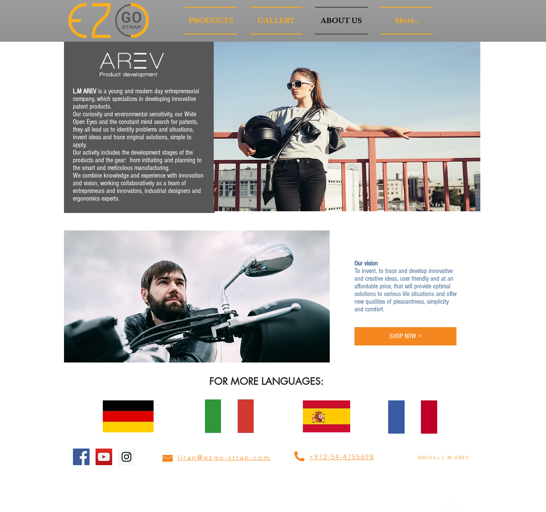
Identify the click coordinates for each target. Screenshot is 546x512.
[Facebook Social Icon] (81, 457)
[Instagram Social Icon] (126, 457)
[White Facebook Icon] (442, 504)
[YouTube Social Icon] (104, 457)
